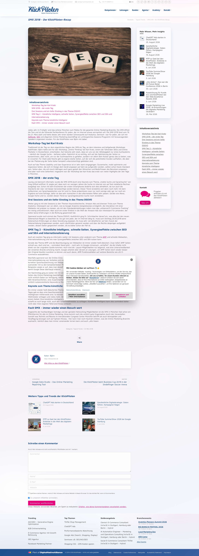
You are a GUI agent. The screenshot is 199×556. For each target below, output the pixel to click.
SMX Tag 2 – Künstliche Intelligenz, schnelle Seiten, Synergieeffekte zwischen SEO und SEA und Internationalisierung (72, 115)
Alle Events (141, 542)
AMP (105, 237)
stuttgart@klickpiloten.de (86, 2)
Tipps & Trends (77, 329)
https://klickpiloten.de (51, 359)
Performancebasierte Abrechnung (78, 531)
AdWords (31, 137)
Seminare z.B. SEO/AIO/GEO (76, 539)
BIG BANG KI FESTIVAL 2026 (150, 527)
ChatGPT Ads (69, 526)
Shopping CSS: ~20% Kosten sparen (79, 544)
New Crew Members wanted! (63, 2)
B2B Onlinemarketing (37, 528)
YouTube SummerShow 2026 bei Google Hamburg (114, 420)
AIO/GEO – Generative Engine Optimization (40, 523)
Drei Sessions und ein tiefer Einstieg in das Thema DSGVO (56, 111)
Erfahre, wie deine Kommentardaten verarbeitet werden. (102, 507)
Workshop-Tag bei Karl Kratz (44, 105)
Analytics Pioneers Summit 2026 (152, 522)
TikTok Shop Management (75, 522)
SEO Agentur (33, 539)
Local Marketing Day (147, 532)
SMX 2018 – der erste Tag (42, 108)
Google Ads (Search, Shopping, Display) (81, 535)
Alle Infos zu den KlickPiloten (56, 363)
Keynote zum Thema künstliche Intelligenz (49, 120)
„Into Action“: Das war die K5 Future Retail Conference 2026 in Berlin (157, 84)
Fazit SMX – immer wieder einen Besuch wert (51, 123)
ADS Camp (142, 537)
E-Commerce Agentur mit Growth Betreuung (42, 534)
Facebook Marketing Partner (40, 544)
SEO (38, 137)
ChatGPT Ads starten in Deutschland (58, 402)
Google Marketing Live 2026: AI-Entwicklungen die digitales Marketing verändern (156, 108)
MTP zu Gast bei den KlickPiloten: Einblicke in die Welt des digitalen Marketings (57, 421)
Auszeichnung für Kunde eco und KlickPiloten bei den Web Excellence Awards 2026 (156, 96)
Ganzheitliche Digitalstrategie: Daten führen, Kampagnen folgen (112, 403)
